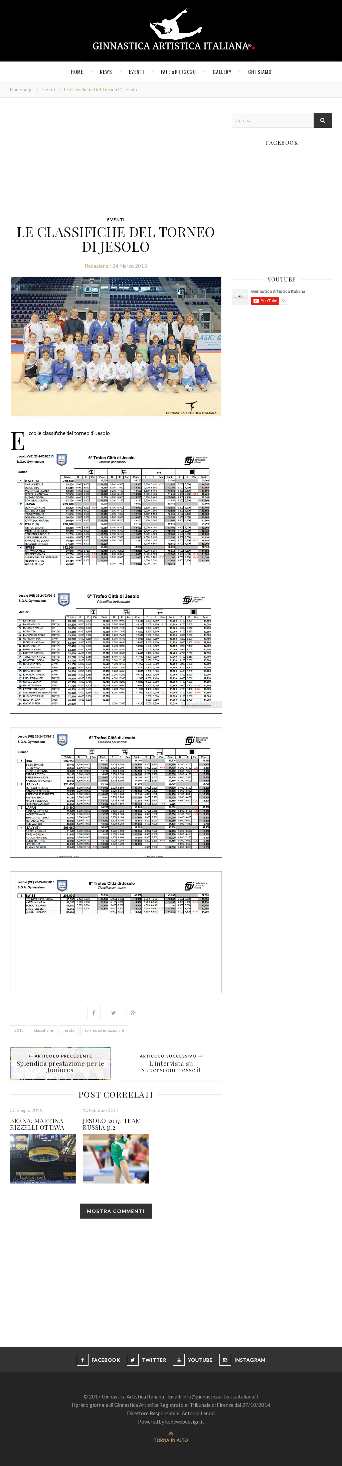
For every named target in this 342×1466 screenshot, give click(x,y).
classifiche (43, 1030)
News (106, 71)
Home (77, 71)
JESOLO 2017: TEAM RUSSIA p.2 (112, 1123)
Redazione (96, 266)
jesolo (68, 1030)
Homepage (21, 89)
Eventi (136, 71)
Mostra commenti (116, 1211)
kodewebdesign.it (184, 1422)
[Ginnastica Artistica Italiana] (171, 31)
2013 (19, 1030)
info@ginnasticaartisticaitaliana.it (220, 1396)
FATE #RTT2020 (178, 71)
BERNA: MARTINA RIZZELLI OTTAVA (37, 1123)
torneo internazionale (104, 1030)
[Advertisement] (116, 159)
